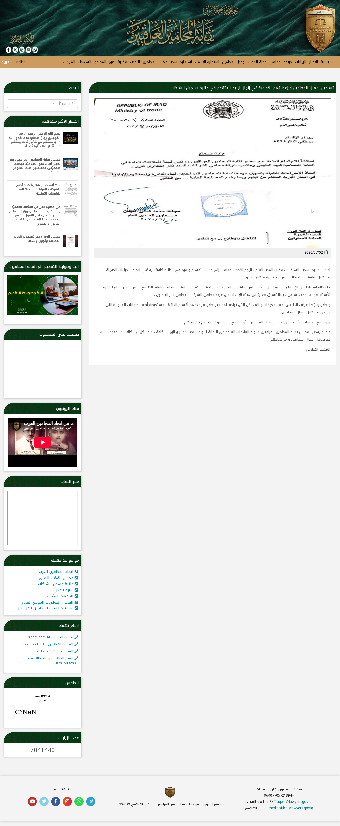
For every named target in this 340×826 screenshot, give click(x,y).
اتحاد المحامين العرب (57, 571)
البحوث (135, 62)
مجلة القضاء (257, 62)
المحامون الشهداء (92, 62)
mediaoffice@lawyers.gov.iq (291, 808)
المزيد (70, 62)
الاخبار (313, 62)
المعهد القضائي (60, 596)
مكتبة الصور (118, 62)
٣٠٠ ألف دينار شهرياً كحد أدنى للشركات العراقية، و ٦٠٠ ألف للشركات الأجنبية (38, 189)
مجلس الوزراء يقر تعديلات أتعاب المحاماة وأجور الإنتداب (37, 239)
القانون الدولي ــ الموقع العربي (48, 602)
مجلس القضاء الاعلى (57, 577)
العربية (6, 62)
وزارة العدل (65, 590)
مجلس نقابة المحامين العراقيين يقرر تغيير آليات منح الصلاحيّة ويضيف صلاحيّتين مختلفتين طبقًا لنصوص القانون (34, 166)
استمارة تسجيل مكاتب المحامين (167, 62)
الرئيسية (327, 62)
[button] (313, 217)
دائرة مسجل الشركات (56, 583)
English (20, 62)
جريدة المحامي (281, 62)
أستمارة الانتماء (207, 62)
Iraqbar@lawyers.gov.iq (292, 801)
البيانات (300, 62)
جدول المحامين (233, 62)
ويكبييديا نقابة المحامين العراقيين (46, 608)
